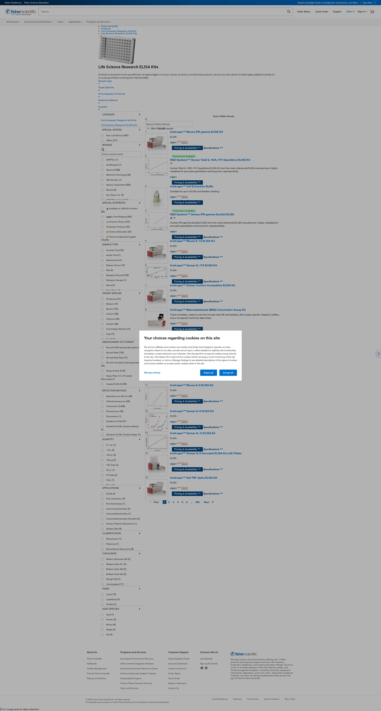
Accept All (228, 372)
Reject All (208, 372)
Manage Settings (152, 372)
